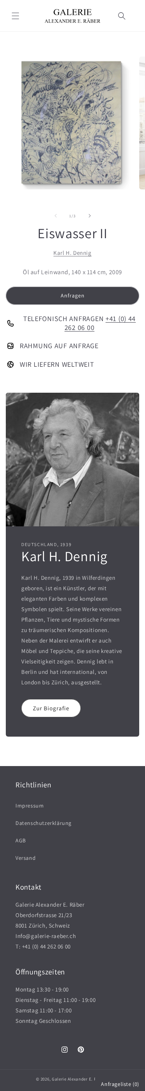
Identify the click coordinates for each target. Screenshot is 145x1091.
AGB (20, 840)
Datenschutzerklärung (43, 823)
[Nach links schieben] (55, 215)
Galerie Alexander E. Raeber (80, 1079)
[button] (15, 15)
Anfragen (73, 295)
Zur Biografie (51, 708)
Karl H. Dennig (72, 252)
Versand (25, 857)
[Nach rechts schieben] (89, 215)
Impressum (29, 805)
